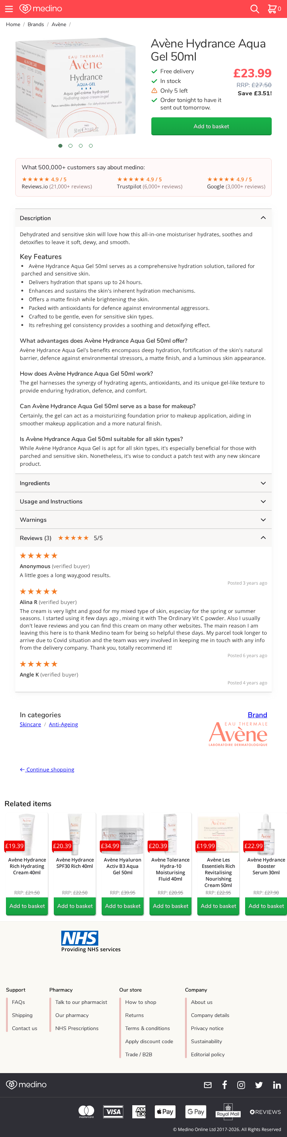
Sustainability (206, 1041)
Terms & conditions (147, 1028)
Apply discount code (149, 1041)
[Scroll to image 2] (70, 145)
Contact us (24, 1028)
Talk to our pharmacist (81, 1002)
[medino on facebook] (219, 1085)
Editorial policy (208, 1054)
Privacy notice (207, 1028)
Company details (210, 1015)
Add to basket (211, 126)
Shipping (22, 1015)
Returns (134, 1015)
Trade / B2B (138, 1054)
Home (13, 24)
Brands (36, 24)
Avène (59, 24)
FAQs (18, 1002)
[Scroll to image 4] (90, 145)
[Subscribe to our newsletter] (204, 1085)
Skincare (30, 724)
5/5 (61, 538)
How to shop (140, 1002)
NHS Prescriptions (77, 1028)
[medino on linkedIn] (273, 1085)
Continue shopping (49, 769)
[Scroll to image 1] (60, 145)
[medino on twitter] (255, 1085)
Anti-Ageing (63, 724)
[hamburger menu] (9, 9)
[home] (87, 9)
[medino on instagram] (237, 1085)
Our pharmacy (72, 1015)
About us (202, 1002)
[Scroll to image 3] (80, 145)
